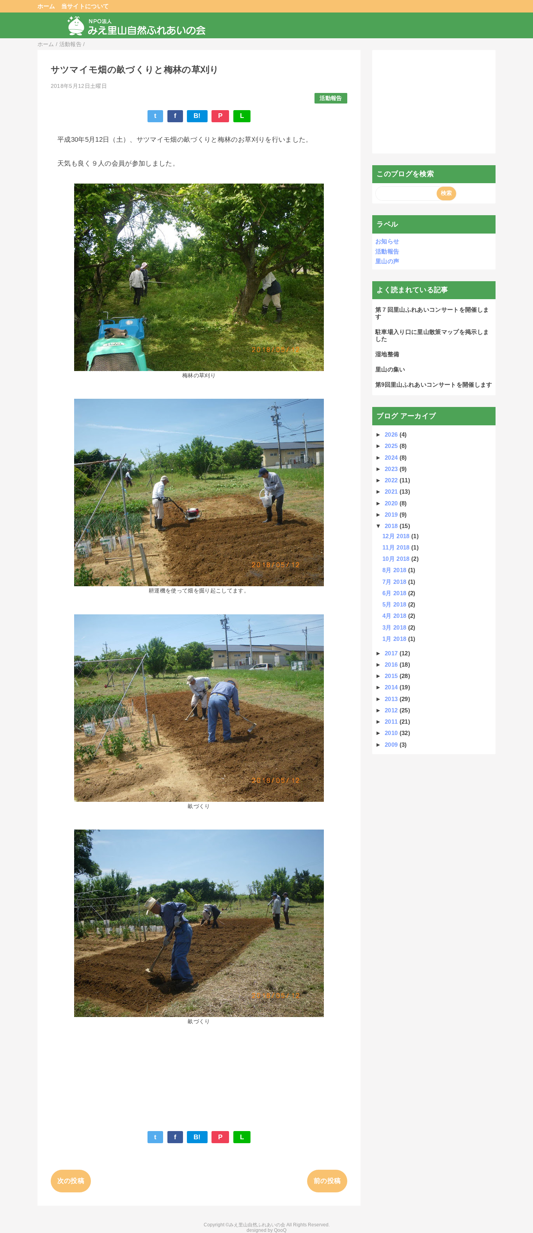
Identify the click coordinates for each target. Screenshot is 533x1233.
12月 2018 (396, 536)
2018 (392, 526)
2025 (392, 446)
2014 (392, 687)
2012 (392, 710)
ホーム (46, 6)
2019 (392, 514)
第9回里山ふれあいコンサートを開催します (433, 384)
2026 (392, 434)
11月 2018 (396, 547)
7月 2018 (395, 581)
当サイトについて (85, 6)
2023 (392, 469)
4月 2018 (395, 615)
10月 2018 (396, 558)
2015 (392, 676)
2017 (392, 653)
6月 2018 (395, 593)
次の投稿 (70, 1181)
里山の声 (387, 261)
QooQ (280, 1230)
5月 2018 (395, 604)
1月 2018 (395, 638)
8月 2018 (395, 570)
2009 (392, 744)
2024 (392, 457)
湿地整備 (387, 354)
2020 (392, 503)
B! (197, 116)
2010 (392, 733)
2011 (392, 721)
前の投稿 (327, 1181)
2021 (392, 491)
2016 (392, 664)
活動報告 (331, 98)
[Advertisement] (434, 101)
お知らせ (387, 241)
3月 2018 (395, 627)
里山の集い (390, 369)
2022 (392, 480)
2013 (392, 699)
